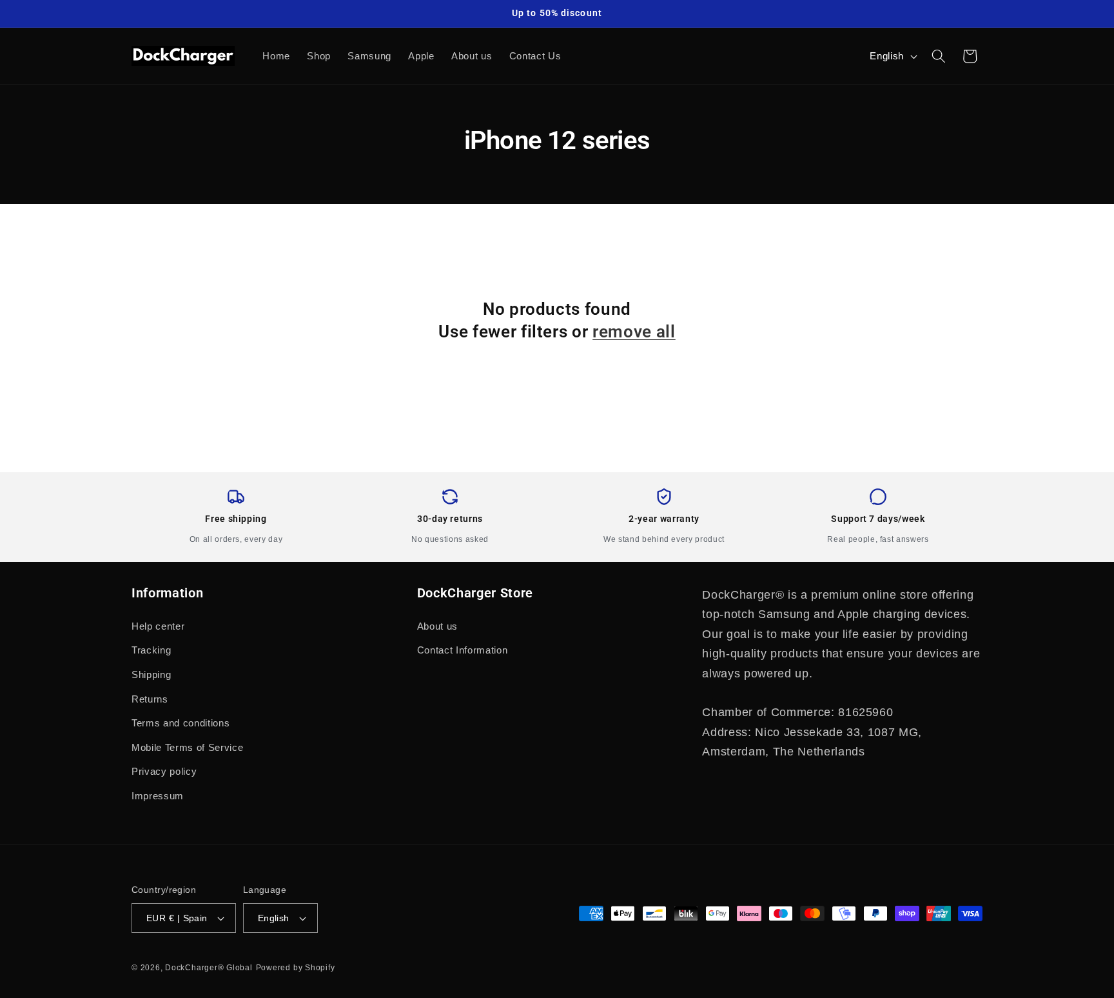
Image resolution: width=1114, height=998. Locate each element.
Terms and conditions (181, 722)
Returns (150, 699)
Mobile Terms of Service (187, 747)
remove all (634, 331)
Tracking (151, 649)
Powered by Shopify (295, 967)
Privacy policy (164, 771)
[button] (938, 56)
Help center (158, 626)
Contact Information (462, 649)
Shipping (151, 674)
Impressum (158, 795)
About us (437, 626)
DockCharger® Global (209, 967)
